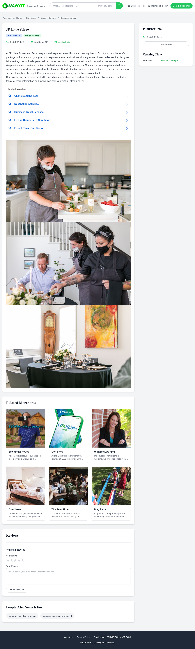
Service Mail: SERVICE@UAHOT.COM (112, 637)
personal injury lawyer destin (22, 616)
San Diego (31, 18)
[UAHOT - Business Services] (13, 5)
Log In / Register (181, 6)
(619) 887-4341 (17, 42)
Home (19, 18)
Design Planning (48, 18)
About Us (68, 637)
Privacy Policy (83, 637)
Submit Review (17, 589)
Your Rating (11, 556)
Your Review (12, 566)
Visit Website (64, 42)
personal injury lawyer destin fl (57, 616)
